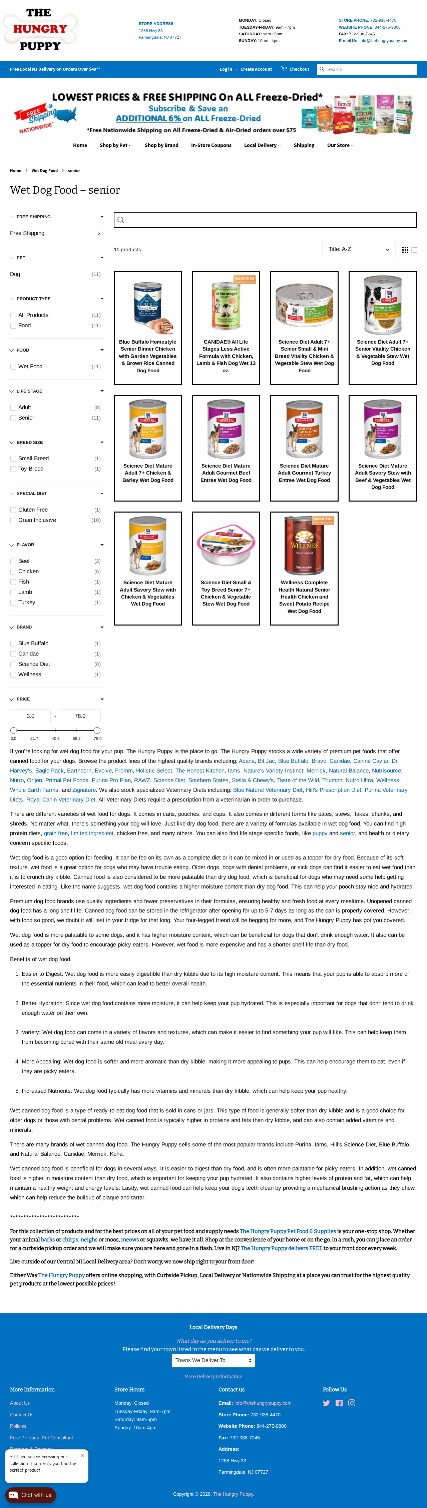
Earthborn (79, 770)
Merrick (316, 770)
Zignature (84, 790)
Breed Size (30, 442)
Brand (24, 627)
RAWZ (142, 780)
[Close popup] (82, 1455)
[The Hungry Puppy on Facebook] (339, 1404)
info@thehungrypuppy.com (373, 40)
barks (48, 1239)
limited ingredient (92, 833)
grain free (56, 833)
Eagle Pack (49, 770)
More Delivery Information (213, 1376)
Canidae (340, 761)
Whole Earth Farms (34, 790)
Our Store (339, 145)
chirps (70, 1239)
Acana (247, 761)
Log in (226, 69)
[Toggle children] (99, 233)
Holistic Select (154, 770)
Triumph (332, 780)
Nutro (17, 780)
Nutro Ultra (359, 780)
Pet (21, 257)
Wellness (387, 780)
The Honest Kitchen (200, 770)
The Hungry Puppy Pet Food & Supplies (288, 1231)
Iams (234, 770)
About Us (20, 1403)
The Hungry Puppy (61, 1275)
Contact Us (21, 1414)
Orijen (34, 780)
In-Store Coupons (211, 145)
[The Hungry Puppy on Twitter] (326, 1404)
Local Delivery (261, 145)
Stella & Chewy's (253, 780)
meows (130, 1239)
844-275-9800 (370, 27)
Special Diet (32, 493)
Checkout (299, 69)
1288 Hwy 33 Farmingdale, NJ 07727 (160, 30)
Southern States (208, 780)
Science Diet (169, 780)
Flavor (25, 544)
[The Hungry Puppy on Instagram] (351, 1404)
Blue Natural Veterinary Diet (268, 790)
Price (23, 699)
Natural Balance (349, 770)
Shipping (304, 145)
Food (23, 350)
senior (347, 833)
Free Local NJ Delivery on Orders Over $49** (55, 69)
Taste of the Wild (298, 780)
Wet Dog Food (45, 171)
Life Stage (29, 391)
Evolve (103, 770)
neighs (89, 1239)
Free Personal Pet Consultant (41, 1437)
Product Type (34, 298)
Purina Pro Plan (111, 780)
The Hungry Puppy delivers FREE (282, 1248)
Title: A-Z (340, 249)
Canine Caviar (370, 761)
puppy (320, 833)
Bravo (319, 761)
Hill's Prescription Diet (333, 790)
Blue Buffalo (293, 761)
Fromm (124, 770)
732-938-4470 (367, 20)
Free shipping (34, 216)
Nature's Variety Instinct (273, 770)
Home (80, 145)
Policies (18, 1426)
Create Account (256, 69)
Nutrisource (386, 770)
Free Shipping (27, 233)
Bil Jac (266, 761)
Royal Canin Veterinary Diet (60, 799)
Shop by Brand (161, 145)
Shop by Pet (114, 145)
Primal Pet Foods (66, 780)
